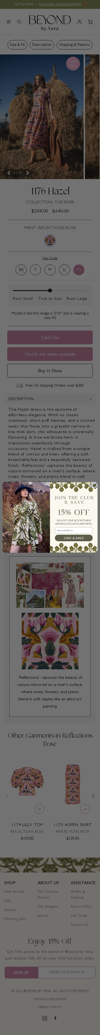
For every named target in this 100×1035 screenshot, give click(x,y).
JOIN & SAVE (74, 538)
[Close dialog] (94, 485)
